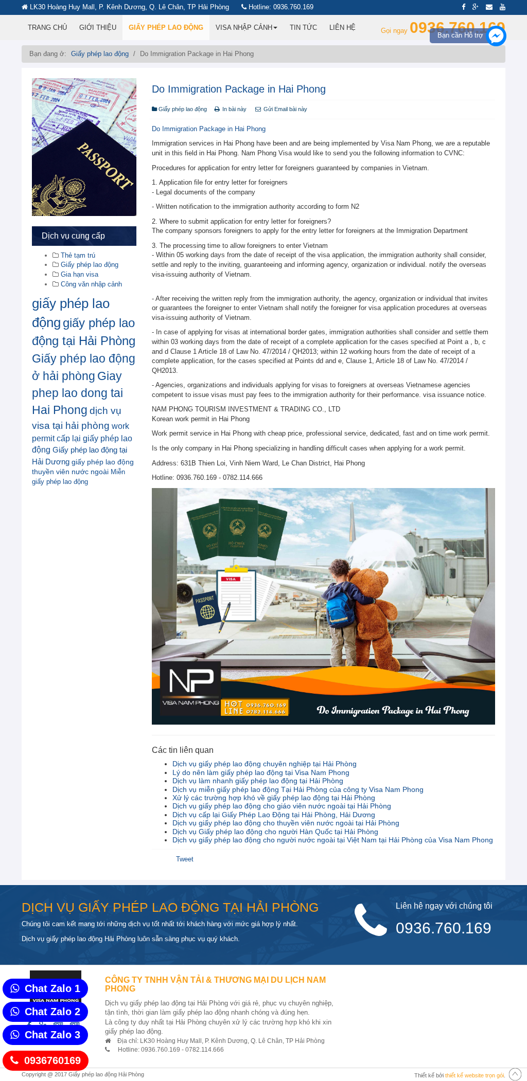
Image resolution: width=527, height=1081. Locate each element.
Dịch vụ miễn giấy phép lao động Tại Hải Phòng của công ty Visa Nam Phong (298, 789)
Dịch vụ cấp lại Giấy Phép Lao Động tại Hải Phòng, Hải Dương (273, 814)
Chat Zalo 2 (52, 1011)
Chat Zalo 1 (52, 988)
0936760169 (52, 1060)
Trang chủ (47, 27)
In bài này (234, 109)
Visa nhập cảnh (244, 27)
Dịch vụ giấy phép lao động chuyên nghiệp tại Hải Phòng (264, 764)
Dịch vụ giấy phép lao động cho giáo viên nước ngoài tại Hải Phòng (281, 806)
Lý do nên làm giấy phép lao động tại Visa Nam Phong (260, 772)
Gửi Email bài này (284, 109)
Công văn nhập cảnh (90, 284)
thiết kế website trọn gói (474, 1075)
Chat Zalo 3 (52, 1034)
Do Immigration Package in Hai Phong (239, 89)
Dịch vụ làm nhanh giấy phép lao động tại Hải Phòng (257, 781)
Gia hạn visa (78, 274)
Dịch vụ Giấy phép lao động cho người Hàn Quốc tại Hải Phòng (275, 831)
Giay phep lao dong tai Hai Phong (77, 393)
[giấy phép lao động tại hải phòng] (84, 147)
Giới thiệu (97, 27)
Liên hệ (342, 27)
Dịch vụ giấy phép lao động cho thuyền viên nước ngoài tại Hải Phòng (285, 823)
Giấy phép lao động (166, 27)
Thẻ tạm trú (77, 255)
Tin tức (303, 27)
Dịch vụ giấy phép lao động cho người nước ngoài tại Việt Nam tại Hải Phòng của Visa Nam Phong (332, 840)
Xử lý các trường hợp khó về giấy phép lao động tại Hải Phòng (273, 798)
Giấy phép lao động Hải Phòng (106, 1074)
